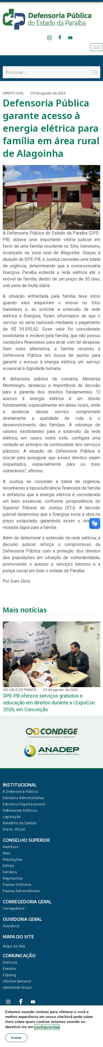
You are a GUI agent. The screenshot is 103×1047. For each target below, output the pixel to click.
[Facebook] (60, 38)
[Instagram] (49, 38)
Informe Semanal (17, 981)
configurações (47, 1026)
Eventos (9, 969)
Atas (6, 853)
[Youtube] (70, 38)
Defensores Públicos (20, 810)
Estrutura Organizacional (24, 804)
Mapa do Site (14, 946)
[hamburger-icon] (97, 47)
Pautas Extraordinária (21, 891)
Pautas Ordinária (17, 885)
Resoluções (12, 859)
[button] (6, 649)
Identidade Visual (17, 987)
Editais (8, 866)
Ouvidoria (11, 926)
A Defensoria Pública (20, 791)
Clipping (9, 975)
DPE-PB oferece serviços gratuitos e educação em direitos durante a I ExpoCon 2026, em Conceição (49, 702)
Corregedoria (13, 908)
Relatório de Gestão (20, 823)
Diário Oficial (14, 829)
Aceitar (16, 1038)
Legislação (12, 817)
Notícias (10, 962)
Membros (11, 847)
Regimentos (13, 878)
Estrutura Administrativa (23, 798)
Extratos (10, 872)
